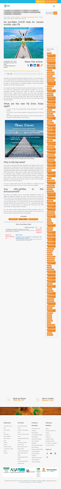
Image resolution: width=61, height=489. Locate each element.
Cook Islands (7, 430)
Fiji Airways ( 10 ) (51, 72)
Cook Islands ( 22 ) (51, 60)
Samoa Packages (36, 451)
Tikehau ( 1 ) (50, 283)
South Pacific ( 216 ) (51, 58)
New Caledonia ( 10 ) (51, 173)
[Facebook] (5, 1)
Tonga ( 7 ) (50, 70)
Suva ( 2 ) (49, 220)
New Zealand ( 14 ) (51, 168)
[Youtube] (8, 1)
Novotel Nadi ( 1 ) (51, 260)
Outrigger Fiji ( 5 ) (51, 154)
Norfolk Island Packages (37, 449)
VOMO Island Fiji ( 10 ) (51, 157)
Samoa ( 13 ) (50, 76)
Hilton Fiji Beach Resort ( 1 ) (51, 232)
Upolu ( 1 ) (50, 267)
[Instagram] (13, 1)
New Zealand (7, 438)
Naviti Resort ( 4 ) (51, 211)
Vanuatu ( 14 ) (50, 93)
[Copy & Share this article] (41, 66)
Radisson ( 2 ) (50, 250)
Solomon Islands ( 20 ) (51, 63)
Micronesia (6, 434)
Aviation (17, 10)
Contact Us (48, 437)
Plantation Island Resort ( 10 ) (51, 91)
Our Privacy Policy (50, 445)
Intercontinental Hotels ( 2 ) (51, 206)
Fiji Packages (35, 437)
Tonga (5, 450)
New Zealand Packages (37, 445)
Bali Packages (35, 432)
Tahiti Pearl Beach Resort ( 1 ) (51, 281)
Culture (35, 10)
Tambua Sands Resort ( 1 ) (50, 243)
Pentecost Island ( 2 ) (51, 303)
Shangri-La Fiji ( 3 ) (51, 213)
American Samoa (8, 426)
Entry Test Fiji (7, 198)
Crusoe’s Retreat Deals (23, 450)
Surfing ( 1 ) (50, 332)
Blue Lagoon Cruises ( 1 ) (50, 118)
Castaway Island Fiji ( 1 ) (51, 183)
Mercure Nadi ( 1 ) (51, 258)
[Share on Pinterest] (38, 66)
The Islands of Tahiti (8, 448)
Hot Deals (21, 423)
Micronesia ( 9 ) (51, 86)
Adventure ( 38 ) (51, 74)
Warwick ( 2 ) (50, 222)
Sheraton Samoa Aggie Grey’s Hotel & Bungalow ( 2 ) (51, 143)
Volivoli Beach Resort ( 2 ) (50, 162)
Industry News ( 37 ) (51, 56)
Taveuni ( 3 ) (50, 140)
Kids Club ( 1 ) (50, 334)
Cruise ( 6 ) (50, 120)
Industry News (17, 12)
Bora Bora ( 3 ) (50, 95)
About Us (48, 434)
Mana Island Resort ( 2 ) (51, 125)
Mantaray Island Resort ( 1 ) (51, 176)
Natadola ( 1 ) (50, 313)
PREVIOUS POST (29, 227)
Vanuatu (6, 453)
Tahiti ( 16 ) (50, 109)
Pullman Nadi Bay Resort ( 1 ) (51, 263)
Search (47, 428)
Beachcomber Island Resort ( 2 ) (51, 165)
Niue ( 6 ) (49, 170)
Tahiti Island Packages (37, 457)
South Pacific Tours (35, 12)
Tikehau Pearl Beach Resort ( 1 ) (51, 286)
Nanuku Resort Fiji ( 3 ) (51, 152)
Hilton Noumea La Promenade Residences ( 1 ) (51, 239)
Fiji (23, 219)
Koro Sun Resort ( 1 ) (51, 209)
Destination (8, 12)
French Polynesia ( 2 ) (51, 275)
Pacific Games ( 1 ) (51, 324)
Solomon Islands (7, 446)
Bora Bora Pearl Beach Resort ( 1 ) (51, 272)
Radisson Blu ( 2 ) (51, 185)
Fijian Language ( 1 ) (51, 327)
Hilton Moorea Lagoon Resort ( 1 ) (51, 235)
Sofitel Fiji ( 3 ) (50, 200)
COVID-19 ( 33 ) (51, 191)
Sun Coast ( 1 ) (50, 290)
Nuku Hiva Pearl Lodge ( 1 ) (51, 278)
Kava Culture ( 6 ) (51, 180)
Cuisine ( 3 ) (50, 254)
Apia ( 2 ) (49, 265)
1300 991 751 (52, 1)
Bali (4, 428)
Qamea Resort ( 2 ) (51, 256)
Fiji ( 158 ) (49, 53)
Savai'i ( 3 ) (50, 252)
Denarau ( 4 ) (50, 113)
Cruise (25, 10)
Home (8, 10)
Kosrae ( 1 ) (50, 318)
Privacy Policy (27, 482)
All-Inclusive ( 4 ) (51, 159)
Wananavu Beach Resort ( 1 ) (51, 296)
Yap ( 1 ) (49, 322)
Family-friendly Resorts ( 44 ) (50, 68)
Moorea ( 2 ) (50, 229)
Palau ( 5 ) (49, 88)
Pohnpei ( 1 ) (50, 320)
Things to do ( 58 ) (51, 65)
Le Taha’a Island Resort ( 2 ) (51, 102)
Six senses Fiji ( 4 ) (51, 104)
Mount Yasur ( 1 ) (51, 306)
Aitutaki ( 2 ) (50, 189)
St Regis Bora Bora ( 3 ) (51, 107)
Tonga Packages (35, 459)
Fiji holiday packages (31, 209)
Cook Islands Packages (37, 434)
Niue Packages (35, 447)
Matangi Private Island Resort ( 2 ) (51, 216)
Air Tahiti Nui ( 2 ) (51, 146)
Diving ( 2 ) (50, 288)
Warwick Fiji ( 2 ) (51, 248)
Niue (5, 440)
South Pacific (33, 219)
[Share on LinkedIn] (34, 66)
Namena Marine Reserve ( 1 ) (51, 310)
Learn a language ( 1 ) (51, 330)
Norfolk (5, 442)
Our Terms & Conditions (51, 443)
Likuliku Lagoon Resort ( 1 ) (51, 149)
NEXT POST (19, 235)
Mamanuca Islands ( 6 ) (51, 135)
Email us (41, 1)
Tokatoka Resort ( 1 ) (51, 246)
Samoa (5, 444)
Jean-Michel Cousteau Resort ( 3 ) (51, 98)
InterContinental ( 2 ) (51, 225)
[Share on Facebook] (31, 66)
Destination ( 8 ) (51, 269)
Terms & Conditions (37, 482)
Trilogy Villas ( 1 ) (51, 115)
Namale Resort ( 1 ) (51, 111)
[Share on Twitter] (28, 65)
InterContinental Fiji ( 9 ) (51, 198)
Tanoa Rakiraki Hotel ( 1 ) (50, 293)
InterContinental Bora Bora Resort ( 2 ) (51, 194)
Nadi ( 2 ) (49, 178)
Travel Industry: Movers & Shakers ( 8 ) (51, 83)
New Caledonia (7, 436)
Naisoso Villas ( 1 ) (51, 187)
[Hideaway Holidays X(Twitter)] (10, 1)
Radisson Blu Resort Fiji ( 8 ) (50, 128)
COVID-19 (13, 219)
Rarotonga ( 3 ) (50, 122)
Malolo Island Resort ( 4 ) (50, 131)
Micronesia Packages (36, 439)
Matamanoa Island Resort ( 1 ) (51, 138)
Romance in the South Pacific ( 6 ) (51, 203)
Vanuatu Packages (36, 461)
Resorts (26, 12)
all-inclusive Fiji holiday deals (24, 211)
